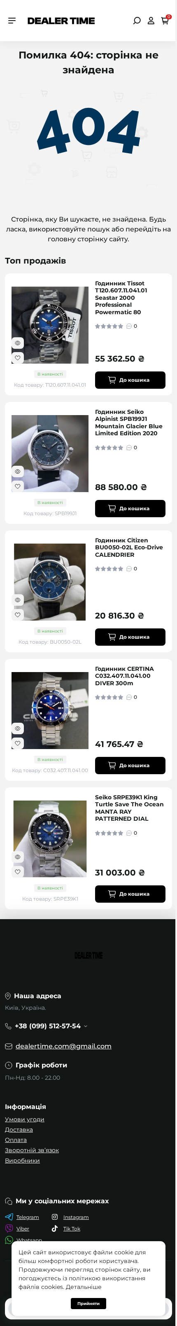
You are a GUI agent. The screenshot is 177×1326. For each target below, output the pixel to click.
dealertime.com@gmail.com (64, 1046)
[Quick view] (18, 343)
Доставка (19, 1129)
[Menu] (12, 20)
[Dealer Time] (61, 20)
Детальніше (84, 1287)
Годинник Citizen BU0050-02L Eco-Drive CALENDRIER (129, 547)
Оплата (16, 1140)
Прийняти (88, 1303)
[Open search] (137, 20)
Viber (22, 1229)
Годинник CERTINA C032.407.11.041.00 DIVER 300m (124, 676)
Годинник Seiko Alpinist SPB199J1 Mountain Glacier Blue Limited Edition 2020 (129, 423)
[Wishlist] (18, 358)
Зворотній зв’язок (32, 1150)
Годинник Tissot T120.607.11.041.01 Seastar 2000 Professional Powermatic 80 (121, 298)
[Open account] (150, 20)
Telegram (27, 1217)
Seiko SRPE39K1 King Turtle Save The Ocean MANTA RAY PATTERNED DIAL (129, 808)
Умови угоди (24, 1119)
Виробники (22, 1160)
